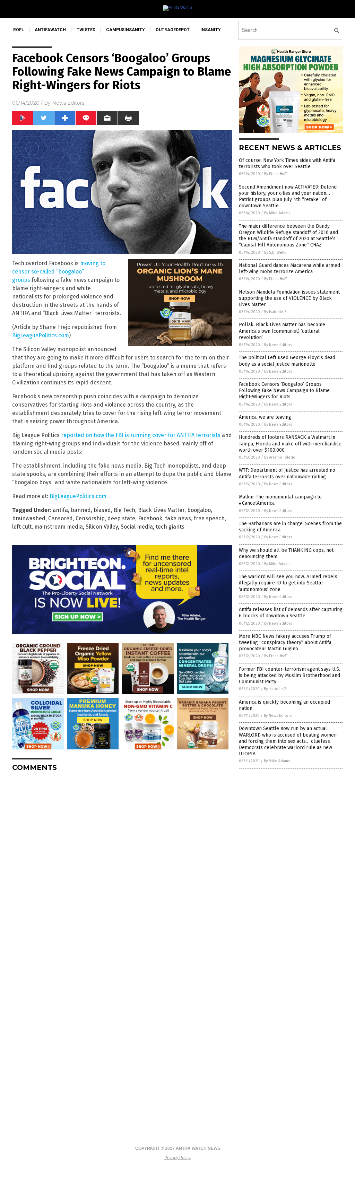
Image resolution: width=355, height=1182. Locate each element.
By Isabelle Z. (276, 312)
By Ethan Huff (275, 174)
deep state (121, 518)
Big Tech (124, 510)
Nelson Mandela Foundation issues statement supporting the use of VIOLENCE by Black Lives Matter (289, 298)
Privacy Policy (177, 1157)
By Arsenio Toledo (279, 457)
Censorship (90, 518)
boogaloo (199, 510)
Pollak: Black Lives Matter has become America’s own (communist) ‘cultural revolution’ (282, 331)
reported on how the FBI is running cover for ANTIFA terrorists (140, 435)
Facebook (150, 518)
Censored (60, 518)
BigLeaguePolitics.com (40, 335)
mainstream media (58, 526)
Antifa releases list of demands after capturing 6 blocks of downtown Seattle (291, 613)
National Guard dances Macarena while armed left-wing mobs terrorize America (289, 268)
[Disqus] (122, 863)
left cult (22, 526)
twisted (86, 29)
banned (81, 510)
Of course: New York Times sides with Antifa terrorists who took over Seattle (287, 163)
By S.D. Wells (275, 252)
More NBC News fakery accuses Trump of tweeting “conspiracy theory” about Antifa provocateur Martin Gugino (285, 642)
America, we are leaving (265, 417)
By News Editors (278, 344)
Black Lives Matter (161, 510)
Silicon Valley (102, 526)
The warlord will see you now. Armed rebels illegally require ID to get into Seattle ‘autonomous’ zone (288, 583)
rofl (18, 29)
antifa (60, 510)
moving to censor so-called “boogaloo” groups (58, 271)
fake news (178, 518)
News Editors (68, 103)
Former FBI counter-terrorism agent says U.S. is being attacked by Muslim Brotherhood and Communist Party (289, 675)
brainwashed (28, 518)
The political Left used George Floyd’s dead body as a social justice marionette (287, 361)
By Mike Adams (277, 213)
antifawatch (50, 29)
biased (102, 510)
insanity (210, 29)
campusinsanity (125, 29)
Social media (137, 526)
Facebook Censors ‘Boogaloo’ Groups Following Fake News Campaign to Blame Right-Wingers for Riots (284, 390)
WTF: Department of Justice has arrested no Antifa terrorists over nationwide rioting (287, 473)
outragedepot (173, 29)
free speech (209, 518)
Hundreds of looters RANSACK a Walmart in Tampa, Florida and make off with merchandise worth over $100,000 (290, 443)
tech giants (170, 526)
